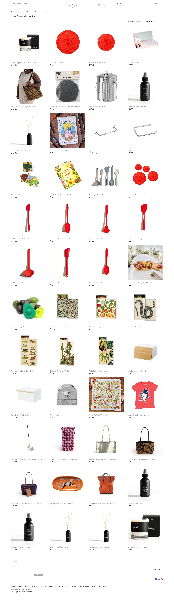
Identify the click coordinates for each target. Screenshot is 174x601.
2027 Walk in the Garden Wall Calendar (61, 195)
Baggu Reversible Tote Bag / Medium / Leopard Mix (142, 459)
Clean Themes (21, 592)
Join (17, 3)
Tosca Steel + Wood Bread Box (20, 415)
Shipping (50, 586)
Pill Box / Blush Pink (133, 63)
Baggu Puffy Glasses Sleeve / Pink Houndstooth (63, 459)
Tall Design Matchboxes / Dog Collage (22, 371)
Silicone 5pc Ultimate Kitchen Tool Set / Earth (102, 195)
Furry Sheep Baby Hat (56, 415)
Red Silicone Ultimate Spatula (58, 283)
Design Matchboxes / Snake (136, 327)
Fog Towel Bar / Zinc (95, 151)
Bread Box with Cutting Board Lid (137, 371)
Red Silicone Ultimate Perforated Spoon (61, 239)
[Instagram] (117, 3)
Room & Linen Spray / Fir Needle (20, 547)
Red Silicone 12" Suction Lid (58, 63)
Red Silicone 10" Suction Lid (97, 63)
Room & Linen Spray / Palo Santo (137, 107)
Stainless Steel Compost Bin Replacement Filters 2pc (65, 107)
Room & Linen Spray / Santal (136, 503)
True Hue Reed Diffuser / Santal (59, 547)
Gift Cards (43, 586)
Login (13, 3)
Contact (27, 586)
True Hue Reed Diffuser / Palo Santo (21, 151)
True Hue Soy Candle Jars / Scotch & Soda (23, 63)
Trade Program (96, 586)
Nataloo (30, 592)
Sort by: (139, 22)
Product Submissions (84, 586)
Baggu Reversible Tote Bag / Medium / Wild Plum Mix (26, 503)
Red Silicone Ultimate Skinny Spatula (21, 239)
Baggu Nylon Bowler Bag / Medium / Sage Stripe (103, 459)
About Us (67, 586)
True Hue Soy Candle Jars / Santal (137, 547)
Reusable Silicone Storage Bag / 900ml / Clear (141, 283)
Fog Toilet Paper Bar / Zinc (135, 151)
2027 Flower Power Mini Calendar (21, 195)
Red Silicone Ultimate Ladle (19, 283)
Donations (105, 586)
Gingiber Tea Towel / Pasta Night (98, 415)
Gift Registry (34, 586)
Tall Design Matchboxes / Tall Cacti (60, 371)
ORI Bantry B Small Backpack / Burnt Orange (101, 503)
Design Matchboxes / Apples (97, 327)
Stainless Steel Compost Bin (97, 107)
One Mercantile (26, 590)
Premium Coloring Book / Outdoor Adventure (62, 151)
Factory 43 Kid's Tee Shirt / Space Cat (138, 415)
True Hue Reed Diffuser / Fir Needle (99, 547)
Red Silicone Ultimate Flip (135, 239)
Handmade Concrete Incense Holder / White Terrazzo (26, 459)
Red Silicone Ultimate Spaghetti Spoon (100, 239)
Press (74, 586)
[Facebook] (113, 3)
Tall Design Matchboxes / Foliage (98, 371)
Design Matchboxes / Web (57, 327)
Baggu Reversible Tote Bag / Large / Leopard (24, 107)
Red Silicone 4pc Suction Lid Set (137, 195)
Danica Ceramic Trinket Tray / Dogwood (61, 503)
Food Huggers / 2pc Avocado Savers (21, 327)
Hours (13, 586)
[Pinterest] (120, 3)
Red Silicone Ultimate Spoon (97, 283)
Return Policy (59, 586)
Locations (19, 586)
